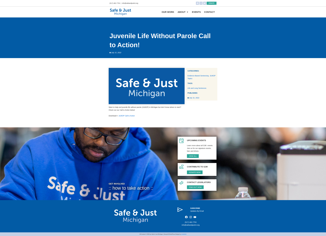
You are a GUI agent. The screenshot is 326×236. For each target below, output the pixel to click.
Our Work (168, 12)
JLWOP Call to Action (127, 116)
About (181, 12)
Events (196, 12)
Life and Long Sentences (197, 88)
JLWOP (212, 76)
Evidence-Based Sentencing (198, 76)
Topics (190, 78)
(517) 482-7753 (115, 3)
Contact (209, 12)
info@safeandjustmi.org (130, 3)
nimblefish (184, 234)
